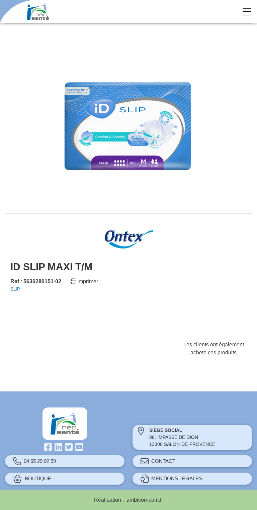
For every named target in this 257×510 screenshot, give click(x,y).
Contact (163, 461)
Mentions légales (176, 478)
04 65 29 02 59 (40, 461)
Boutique (38, 478)
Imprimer (87, 281)
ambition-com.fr (144, 500)
